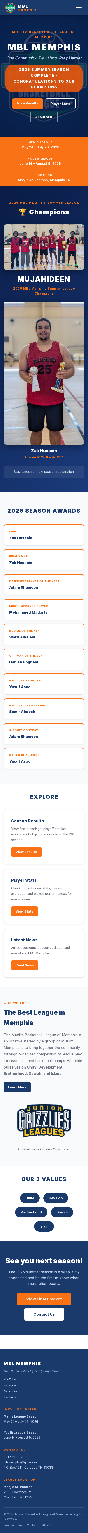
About (46, 1525)
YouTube (10, 1379)
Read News (25, 965)
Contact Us (44, 1314)
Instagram (11, 1385)
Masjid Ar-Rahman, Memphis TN (44, 180)
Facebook (11, 1391)
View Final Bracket (44, 1299)
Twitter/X (10, 1397)
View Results (27, 103)
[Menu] (79, 7)
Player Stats (61, 104)
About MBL (44, 117)
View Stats (24, 911)
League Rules (13, 1525)
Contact (32, 1525)
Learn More (17, 1087)
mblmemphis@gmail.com (21, 1462)
